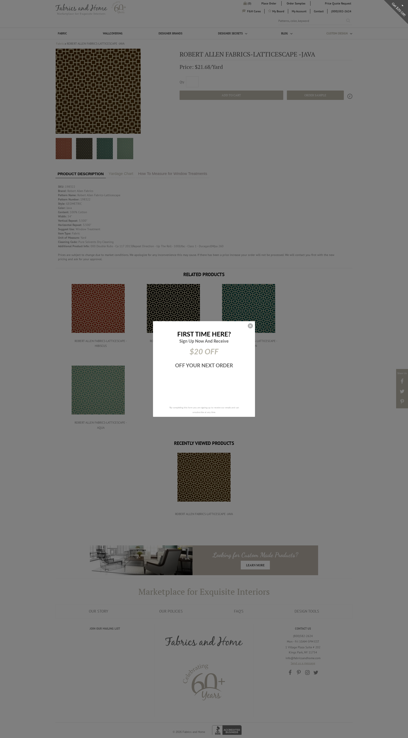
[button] (250, 325)
